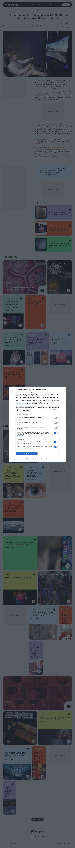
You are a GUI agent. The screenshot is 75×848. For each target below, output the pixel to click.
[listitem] (37, 414)
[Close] (62, 389)
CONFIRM (27, 453)
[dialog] (37, 424)
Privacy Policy (46, 458)
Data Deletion (29, 458)
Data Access (37, 458)
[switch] (56, 418)
